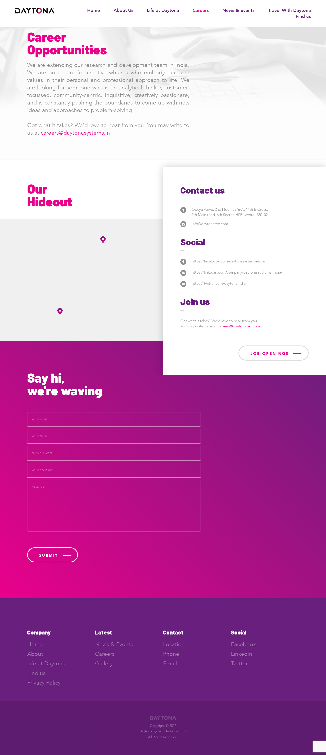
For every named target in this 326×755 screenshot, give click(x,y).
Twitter (239, 663)
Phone (171, 654)
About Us (123, 10)
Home (93, 10)
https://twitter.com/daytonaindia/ (219, 283)
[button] (103, 240)
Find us (303, 16)
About (35, 654)
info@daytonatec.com (210, 223)
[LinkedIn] (183, 274)
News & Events (238, 10)
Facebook (243, 644)
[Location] (183, 212)
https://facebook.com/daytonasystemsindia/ (228, 261)
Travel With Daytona (289, 10)
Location (174, 644)
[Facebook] (183, 263)
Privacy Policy (44, 683)
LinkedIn (241, 654)
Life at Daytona (163, 10)
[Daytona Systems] (35, 12)
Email (170, 663)
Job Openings (270, 353)
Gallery (104, 663)
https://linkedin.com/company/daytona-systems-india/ (237, 272)
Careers (201, 10)
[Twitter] (183, 286)
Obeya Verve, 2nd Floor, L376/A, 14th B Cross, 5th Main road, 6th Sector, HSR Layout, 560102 (230, 212)
